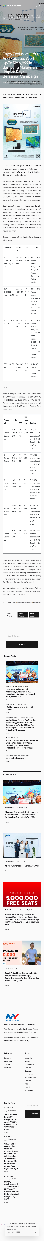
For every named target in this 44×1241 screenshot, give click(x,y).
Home (4, 16)
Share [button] (4, 82)
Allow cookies (14, 1232)
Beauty (28, 1068)
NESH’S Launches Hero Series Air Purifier (22, 865)
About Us (22, 1223)
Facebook (8, 1061)
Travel (27, 1061)
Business (28, 1071)
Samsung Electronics (16, 16)
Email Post (11, 602)
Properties (29, 1090)
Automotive (29, 1064)
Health (27, 1087)
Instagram (8, 1058)
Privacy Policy (30, 1223)
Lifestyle (28, 1058)
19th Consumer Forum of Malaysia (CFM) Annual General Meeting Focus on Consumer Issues (10, 1121)
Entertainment (30, 1077)
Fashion (28, 1081)
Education (29, 1074)
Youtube (7, 1068)
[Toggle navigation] (39, 6)
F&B (26, 1084)
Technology (29, 16)
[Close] (35, 1232)
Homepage (13, 1223)
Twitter (7, 1064)
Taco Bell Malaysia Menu (16, 758)
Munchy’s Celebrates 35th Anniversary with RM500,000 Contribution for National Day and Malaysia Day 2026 (20, 693)
